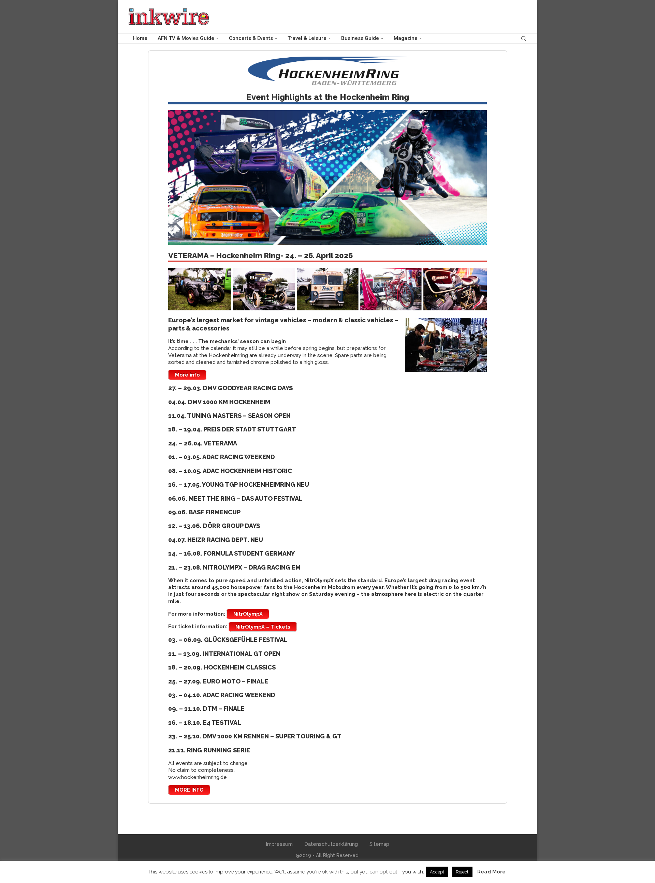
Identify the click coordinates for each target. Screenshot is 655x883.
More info (187, 375)
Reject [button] (462, 871)
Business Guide (360, 38)
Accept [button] (437, 871)
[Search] (523, 38)
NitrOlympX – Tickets (262, 626)
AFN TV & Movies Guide (186, 38)
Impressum (279, 844)
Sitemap (379, 844)
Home (140, 38)
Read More (491, 872)
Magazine (406, 38)
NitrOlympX (248, 614)
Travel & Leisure (307, 38)
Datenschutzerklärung (331, 844)
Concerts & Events (251, 38)
